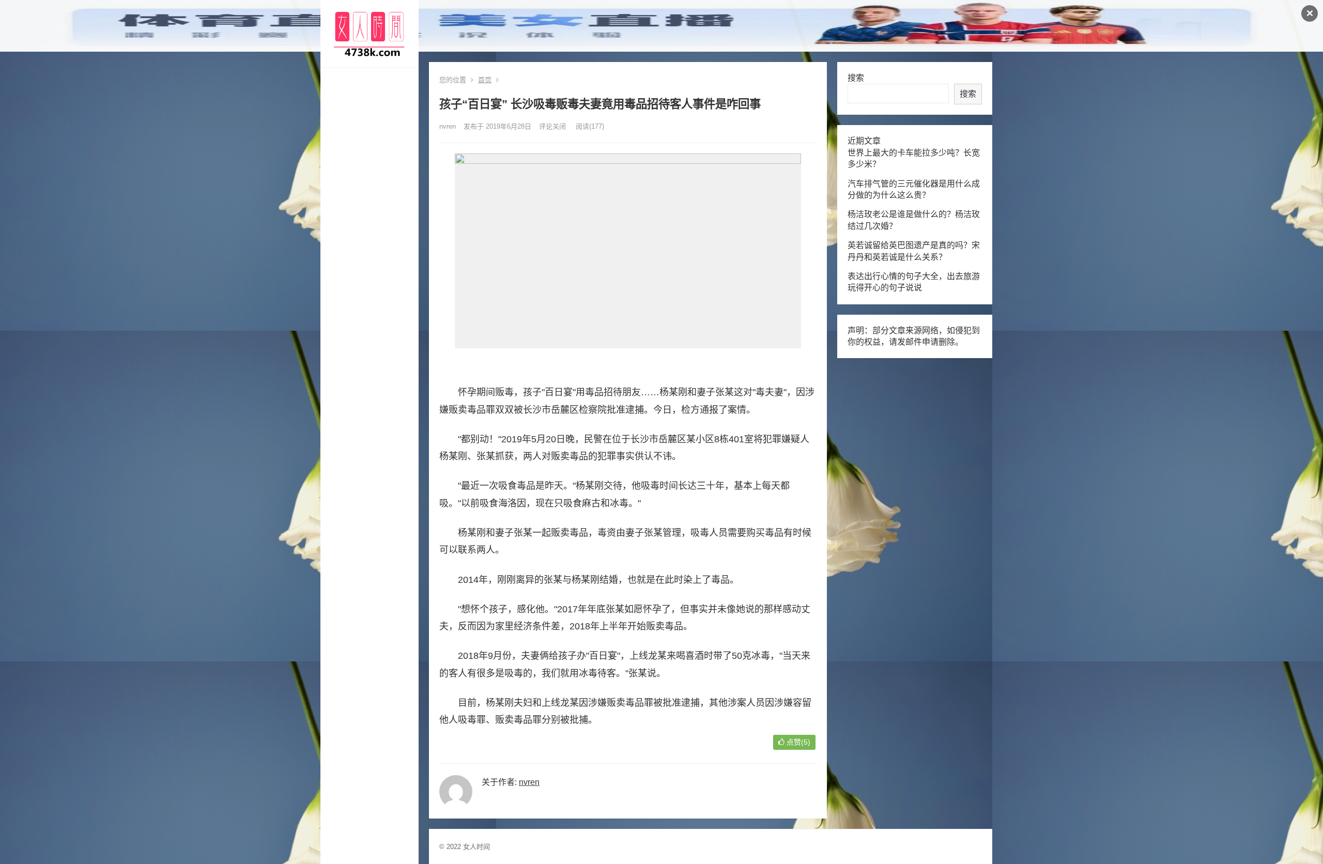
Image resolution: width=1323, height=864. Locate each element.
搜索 (856, 77)
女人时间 (476, 847)
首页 (484, 80)
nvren (447, 126)
